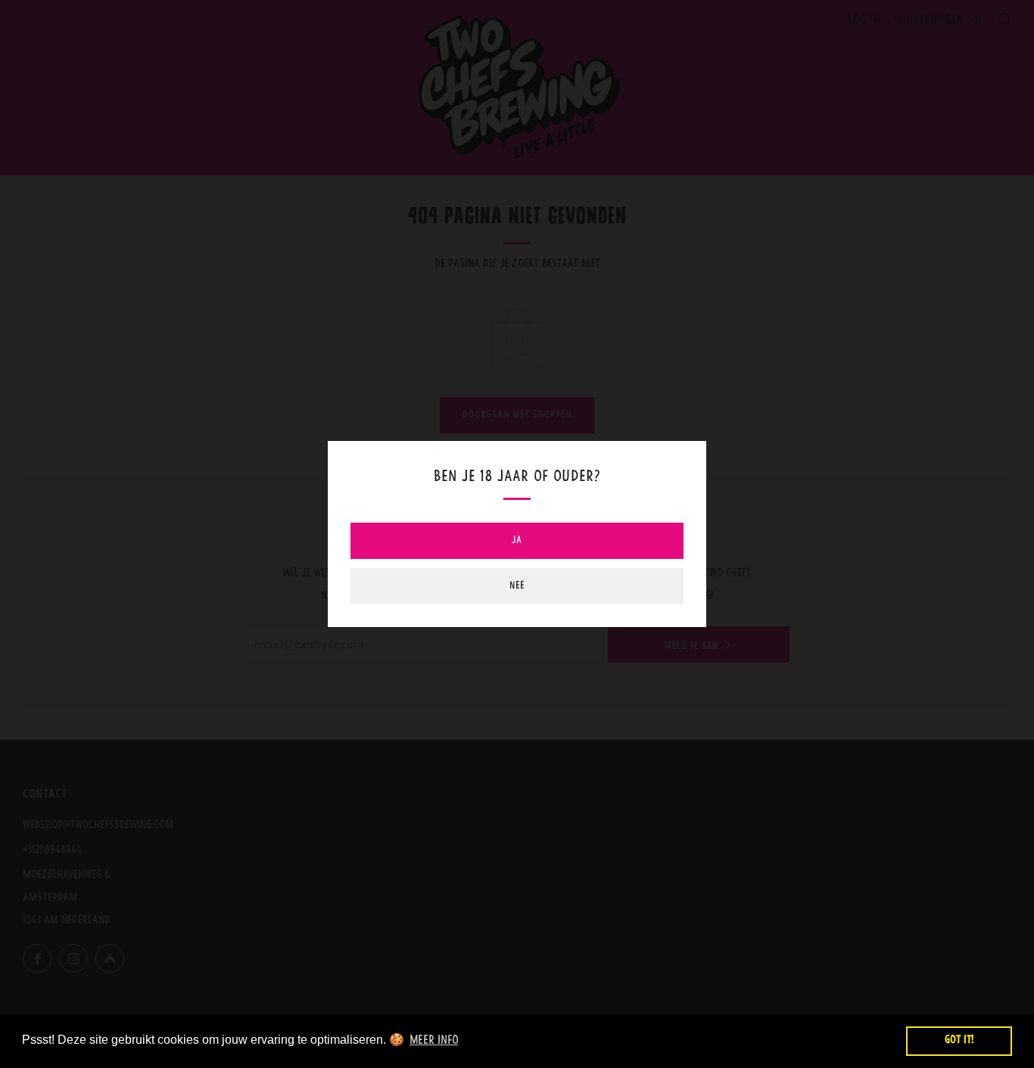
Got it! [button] (959, 1040)
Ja (517, 540)
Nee (517, 586)
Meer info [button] (434, 1041)
